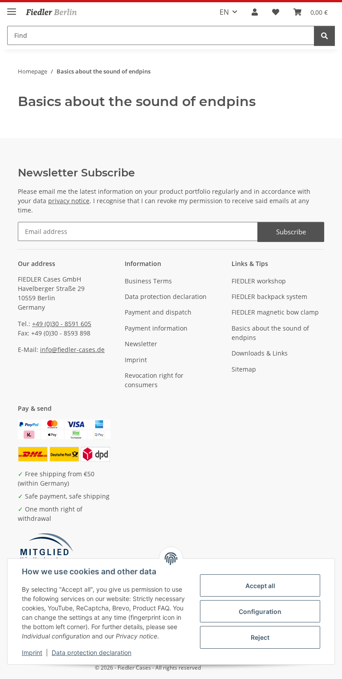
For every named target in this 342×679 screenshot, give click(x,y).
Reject (260, 637)
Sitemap (244, 369)
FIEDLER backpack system (269, 296)
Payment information (156, 328)
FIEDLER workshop (259, 281)
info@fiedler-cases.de (72, 349)
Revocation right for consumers (154, 380)
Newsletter (141, 344)
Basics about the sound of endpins (270, 333)
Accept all (260, 585)
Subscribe (291, 231)
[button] (254, 12)
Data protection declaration (91, 652)
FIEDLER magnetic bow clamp (275, 312)
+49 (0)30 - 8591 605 (61, 323)
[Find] (324, 36)
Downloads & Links (260, 353)
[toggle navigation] (11, 7)
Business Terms (148, 281)
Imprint (32, 652)
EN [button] (224, 12)
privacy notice (69, 200)
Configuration (260, 611)
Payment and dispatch (158, 312)
